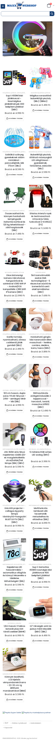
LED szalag (32, 449)
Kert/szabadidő (14, 211)
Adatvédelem (35, 723)
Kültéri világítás (19, 449)
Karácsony (20, 505)
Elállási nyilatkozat (19, 723)
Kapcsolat (8, 728)
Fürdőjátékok (16, 152)
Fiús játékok (7, 93)
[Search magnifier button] (52, 13)
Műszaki (52, 449)
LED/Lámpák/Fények (43, 449)
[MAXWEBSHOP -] (24, 5)
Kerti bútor (24, 211)
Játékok (13, 93)
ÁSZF (6, 723)
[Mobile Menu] (3, 6)
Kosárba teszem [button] (15, 118)
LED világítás (18, 564)
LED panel (6, 390)
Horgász (5, 211)
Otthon (42, 211)
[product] (14, 78)
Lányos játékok (22, 93)
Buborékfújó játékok (38, 93)
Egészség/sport (34, 211)
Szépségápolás (50, 211)
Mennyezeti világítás (16, 390)
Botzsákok (11, 623)
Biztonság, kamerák (11, 272)
